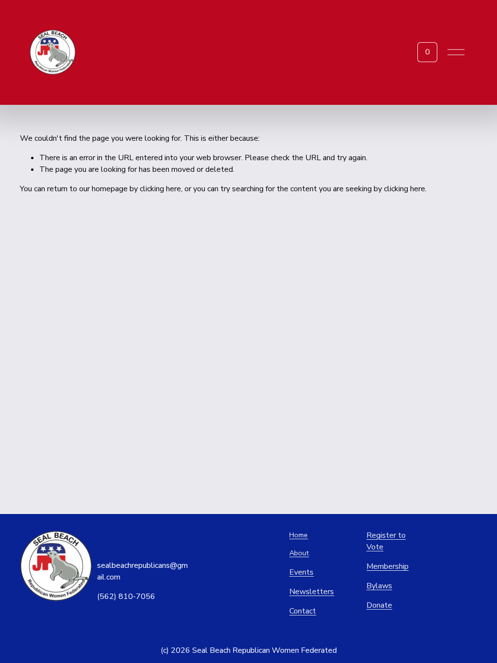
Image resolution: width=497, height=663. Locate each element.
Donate (379, 605)
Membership (387, 566)
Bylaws (379, 585)
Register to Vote (386, 541)
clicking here (160, 188)
